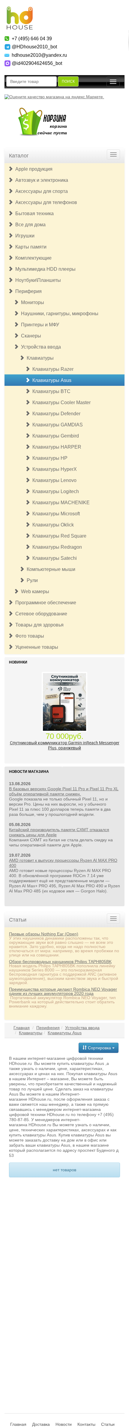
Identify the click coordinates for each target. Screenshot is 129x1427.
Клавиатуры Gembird (54, 435)
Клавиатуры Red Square (58, 535)
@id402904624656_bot (37, 63)
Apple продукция (32, 169)
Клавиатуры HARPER (55, 447)
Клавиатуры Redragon (56, 547)
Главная (22, 1027)
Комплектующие (32, 258)
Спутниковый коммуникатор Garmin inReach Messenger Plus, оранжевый (64, 745)
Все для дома (29, 224)
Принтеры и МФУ (39, 324)
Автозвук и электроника (40, 180)
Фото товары (28, 636)
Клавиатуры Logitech (54, 491)
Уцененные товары (35, 647)
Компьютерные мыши (49, 569)
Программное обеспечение (44, 602)
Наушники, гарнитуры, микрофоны (58, 313)
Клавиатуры (39, 358)
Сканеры (30, 335)
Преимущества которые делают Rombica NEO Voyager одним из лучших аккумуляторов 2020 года (63, 991)
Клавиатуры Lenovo (53, 480)
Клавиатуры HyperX (53, 469)
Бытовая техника (33, 213)
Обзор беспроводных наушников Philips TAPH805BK (60, 961)
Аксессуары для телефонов (45, 202)
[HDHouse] (19, 9)
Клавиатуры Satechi (53, 558)
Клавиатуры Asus (50, 380)
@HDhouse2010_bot (34, 46)
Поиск (68, 81)
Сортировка (99, 1047)
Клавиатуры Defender (55, 413)
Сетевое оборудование (40, 613)
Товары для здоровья (38, 624)
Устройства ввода (40, 346)
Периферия (27, 291)
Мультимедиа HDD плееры (44, 269)
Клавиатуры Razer (52, 369)
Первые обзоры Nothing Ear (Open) (43, 934)
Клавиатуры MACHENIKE (60, 502)
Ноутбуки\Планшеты (37, 280)
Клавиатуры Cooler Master (60, 402)
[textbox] (31, 81)
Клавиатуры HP (49, 458)
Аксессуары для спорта (40, 191)
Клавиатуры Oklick (52, 524)
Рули (31, 580)
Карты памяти (29, 246)
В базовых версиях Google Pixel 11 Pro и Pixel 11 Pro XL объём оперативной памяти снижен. (63, 791)
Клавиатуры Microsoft (55, 513)
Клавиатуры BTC (50, 391)
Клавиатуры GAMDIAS (56, 424)
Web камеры (34, 591)
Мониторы (31, 302)
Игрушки (23, 235)
